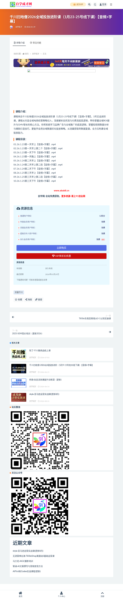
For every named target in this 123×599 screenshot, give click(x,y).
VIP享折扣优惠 (63, 256)
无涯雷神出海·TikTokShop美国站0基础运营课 (33, 556)
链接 (39, 300)
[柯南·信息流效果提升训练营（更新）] (18, 383)
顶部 (102, 596)
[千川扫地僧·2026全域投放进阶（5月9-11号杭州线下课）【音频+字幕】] (18, 368)
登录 (104, 4)
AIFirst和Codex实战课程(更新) (27, 571)
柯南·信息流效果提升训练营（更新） (46, 380)
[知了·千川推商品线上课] (18, 354)
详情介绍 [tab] (20, 43)
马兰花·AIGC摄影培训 (23, 561)
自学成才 (18, 27)
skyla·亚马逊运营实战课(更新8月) (44, 394)
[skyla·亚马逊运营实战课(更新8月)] (18, 397)
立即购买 (61, 248)
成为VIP (80, 4)
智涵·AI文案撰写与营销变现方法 (28, 566)
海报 (29, 300)
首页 (27, 54)
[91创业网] (11, 27)
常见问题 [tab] (37, 43)
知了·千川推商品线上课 (40, 351)
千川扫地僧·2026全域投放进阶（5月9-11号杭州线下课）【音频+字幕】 (61, 365)
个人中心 (61, 596)
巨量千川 (19, 292)
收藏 (19, 300)
